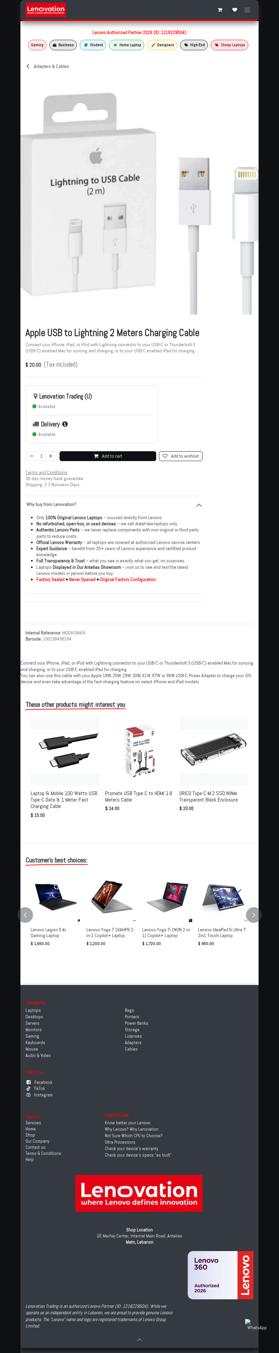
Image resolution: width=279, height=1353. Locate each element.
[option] (139, 769)
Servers (32, 1023)
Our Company (37, 1141)
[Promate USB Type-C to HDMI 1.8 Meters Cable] (139, 751)
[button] (29, 915)
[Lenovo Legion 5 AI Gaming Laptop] (56, 897)
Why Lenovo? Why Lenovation (132, 1129)
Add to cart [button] (111, 456)
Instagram (43, 1095)
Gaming (32, 1036)
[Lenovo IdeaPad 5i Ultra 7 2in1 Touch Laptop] (223, 897)
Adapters (133, 1043)
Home (31, 1129)
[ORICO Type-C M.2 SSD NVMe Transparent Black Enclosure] (213, 751)
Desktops (34, 1017)
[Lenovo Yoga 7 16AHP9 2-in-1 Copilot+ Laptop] (111, 897)
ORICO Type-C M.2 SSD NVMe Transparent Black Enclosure (208, 796)
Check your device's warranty (131, 1149)
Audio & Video (38, 1055)
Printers (132, 1017)
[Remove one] (31, 456)
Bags (129, 1010)
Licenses (133, 1036)
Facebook (43, 1082)
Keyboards (35, 1043)
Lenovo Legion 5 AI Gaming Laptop (48, 932)
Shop (30, 1135)
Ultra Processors (120, 1142)
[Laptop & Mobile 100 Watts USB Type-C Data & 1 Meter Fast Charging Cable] (65, 751)
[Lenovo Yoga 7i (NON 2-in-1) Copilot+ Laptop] (167, 897)
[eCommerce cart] (220, 10)
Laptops (33, 1010)
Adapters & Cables (51, 66)
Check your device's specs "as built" (138, 1155)
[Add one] (51, 456)
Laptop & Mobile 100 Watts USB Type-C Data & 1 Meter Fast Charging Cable (64, 800)
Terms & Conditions (43, 1153)
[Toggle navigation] (247, 9)
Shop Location (139, 1230)
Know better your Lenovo (127, 1123)
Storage (132, 1030)
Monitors (34, 1030)
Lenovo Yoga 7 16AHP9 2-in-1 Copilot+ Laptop (110, 932)
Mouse (32, 1049)
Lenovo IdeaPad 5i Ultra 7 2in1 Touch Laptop (222, 932)
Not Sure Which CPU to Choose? (134, 1136)
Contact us (36, 1147)
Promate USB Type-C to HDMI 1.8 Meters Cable (138, 796)
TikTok (39, 1088)
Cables (131, 1049)
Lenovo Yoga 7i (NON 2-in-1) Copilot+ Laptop (166, 932)
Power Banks (136, 1023)
